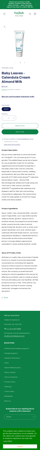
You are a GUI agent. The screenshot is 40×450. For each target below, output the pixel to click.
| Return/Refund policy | (12, 367)
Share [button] (6, 297)
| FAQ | (6, 363)
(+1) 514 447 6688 (14, 329)
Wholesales (8, 396)
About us (7, 401)
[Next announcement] (36, 4)
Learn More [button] (7, 441)
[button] (4, 14)
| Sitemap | (8, 386)
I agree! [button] (20, 446)
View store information (12, 144)
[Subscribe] (33, 417)
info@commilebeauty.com (14, 336)
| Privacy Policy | (10, 382)
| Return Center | (10, 372)
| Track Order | (9, 391)
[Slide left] (15, 62)
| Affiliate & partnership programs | (16, 348)
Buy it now (20, 132)
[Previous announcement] (4, 4)
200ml (6, 109)
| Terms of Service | (11, 377)
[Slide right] (24, 62)
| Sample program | (11, 353)
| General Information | (12, 358)
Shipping (4, 89)
